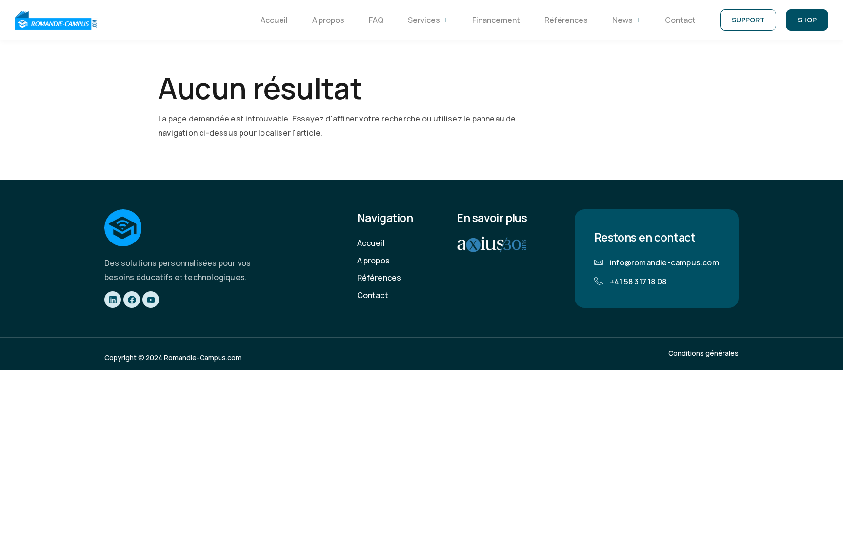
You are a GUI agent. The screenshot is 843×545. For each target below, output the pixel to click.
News (622, 20)
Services (424, 20)
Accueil (274, 20)
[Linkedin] (112, 299)
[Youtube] (150, 299)
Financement (496, 20)
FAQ (376, 20)
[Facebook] (131, 299)
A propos (328, 20)
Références (566, 20)
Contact (680, 20)
